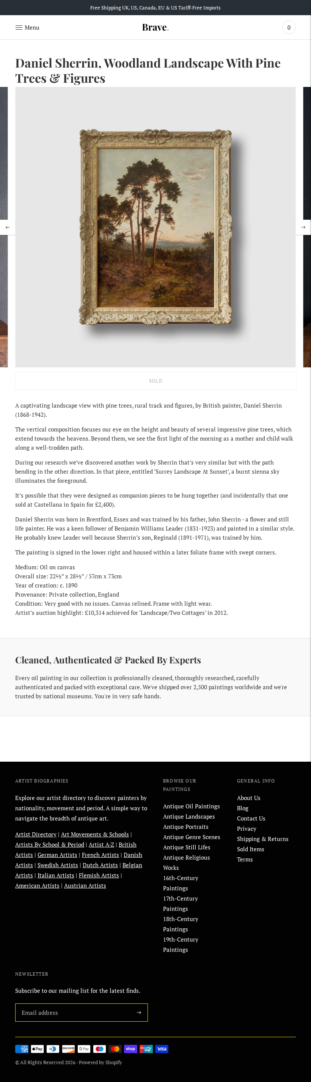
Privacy (246, 828)
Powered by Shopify (100, 1062)
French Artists (100, 854)
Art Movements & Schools (95, 834)
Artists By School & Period (49, 844)
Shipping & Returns (263, 839)
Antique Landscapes (189, 816)
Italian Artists (56, 875)
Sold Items (250, 849)
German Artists (57, 854)
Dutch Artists (100, 865)
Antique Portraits (186, 826)
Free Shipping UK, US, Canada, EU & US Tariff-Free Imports (155, 7)
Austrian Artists (85, 885)
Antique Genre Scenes (191, 837)
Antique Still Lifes (186, 847)
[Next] (303, 227)
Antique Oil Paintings (191, 806)
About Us (249, 798)
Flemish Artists (99, 875)
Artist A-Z (101, 844)
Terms (245, 859)
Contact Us (251, 818)
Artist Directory (36, 834)
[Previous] (7, 227)
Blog (242, 808)
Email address (38, 1003)
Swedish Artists (58, 865)
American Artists (37, 885)
